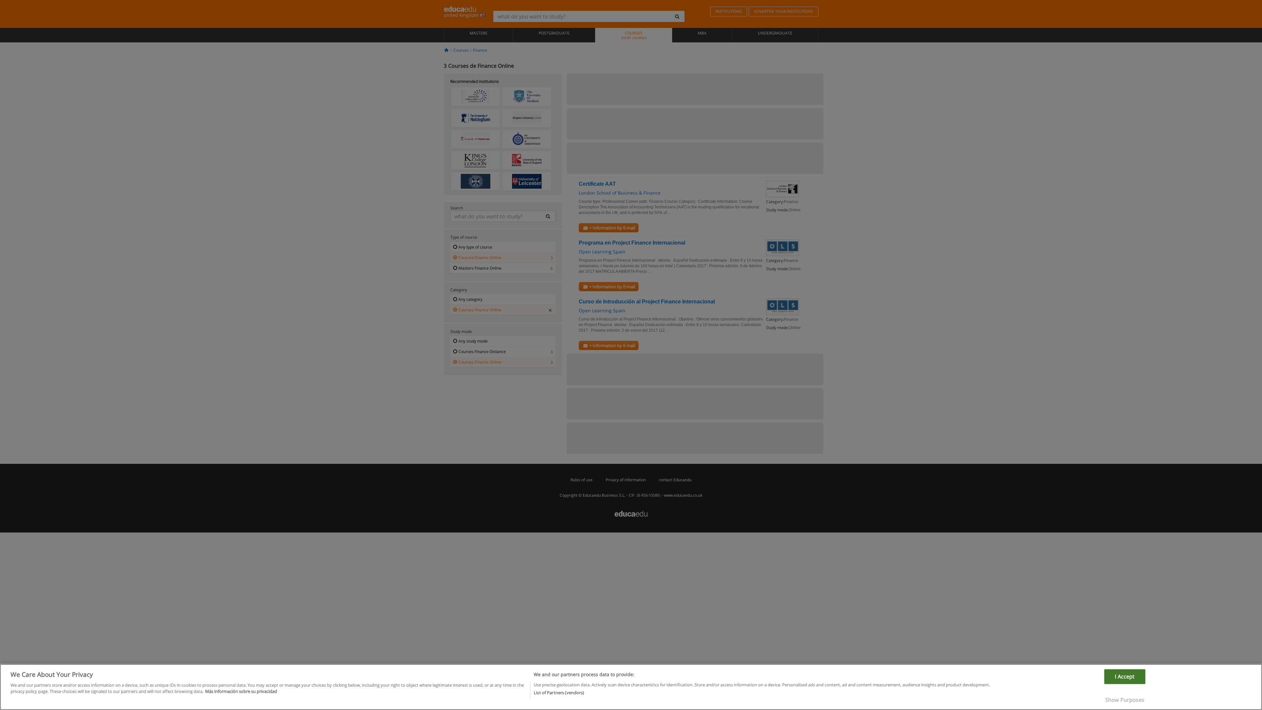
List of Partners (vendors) (559, 693)
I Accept (1124, 676)
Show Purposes (1124, 699)
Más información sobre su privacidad (241, 691)
